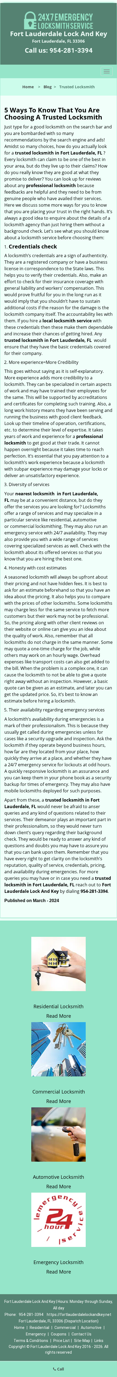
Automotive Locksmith (58, 1177)
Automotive (91, 1327)
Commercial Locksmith (58, 1091)
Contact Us (81, 1334)
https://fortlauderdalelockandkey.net (79, 1314)
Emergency (36, 1334)
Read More (58, 1016)
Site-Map (82, 1340)
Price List (61, 1340)
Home (28, 86)
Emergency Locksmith (58, 1262)
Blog (48, 86)
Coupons (58, 1334)
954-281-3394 (71, 50)
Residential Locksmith (58, 1006)
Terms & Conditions (31, 1340)
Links (98, 1340)
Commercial (65, 1327)
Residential (39, 1327)
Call (60, 1369)
